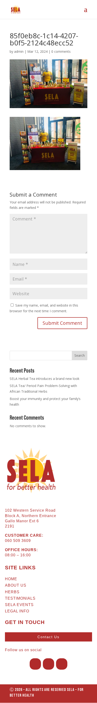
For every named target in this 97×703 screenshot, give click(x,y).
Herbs (12, 592)
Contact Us (48, 637)
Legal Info (17, 611)
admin (19, 51)
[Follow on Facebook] (35, 664)
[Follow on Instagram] (48, 664)
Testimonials (20, 598)
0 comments (61, 51)
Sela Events (19, 605)
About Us (15, 585)
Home (11, 579)
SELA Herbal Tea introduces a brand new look (44, 378)
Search (79, 355)
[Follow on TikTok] (61, 664)
